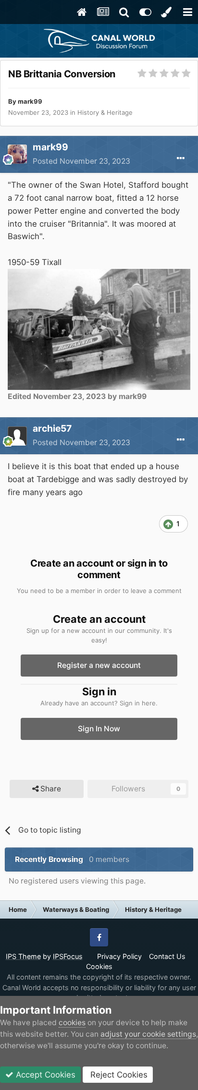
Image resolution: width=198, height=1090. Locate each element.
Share (49, 788)
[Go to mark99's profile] (17, 154)
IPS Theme (23, 956)
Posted (81, 161)
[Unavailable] (99, 329)
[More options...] (180, 158)
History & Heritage (105, 112)
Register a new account (99, 665)
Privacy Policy (119, 956)
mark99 (30, 101)
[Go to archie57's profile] (17, 436)
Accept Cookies (44, 1074)
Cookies (99, 966)
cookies (72, 1022)
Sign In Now (99, 728)
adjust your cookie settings (148, 1034)
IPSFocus (68, 956)
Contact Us (167, 956)
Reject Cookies (118, 1074)
